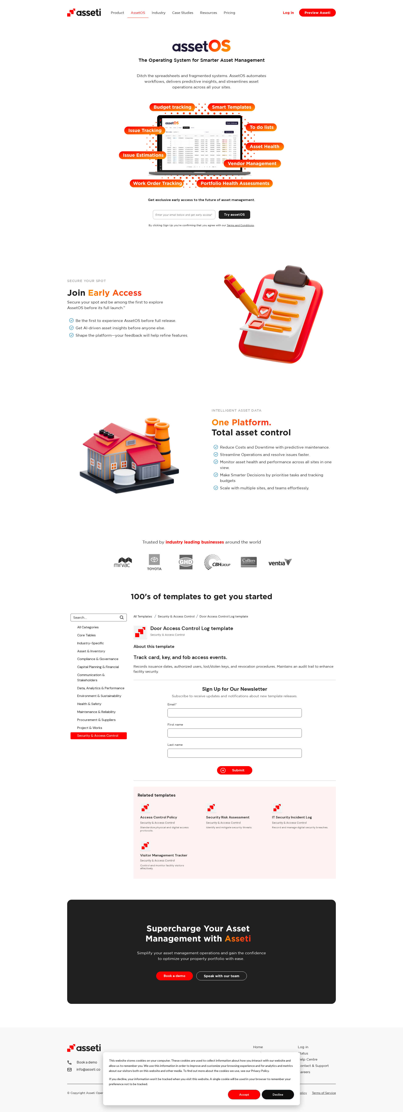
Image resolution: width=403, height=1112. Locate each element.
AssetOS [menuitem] (138, 12)
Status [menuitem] (303, 1053)
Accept (244, 1094)
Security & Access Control (176, 616)
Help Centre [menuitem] (307, 1059)
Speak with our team (221, 976)
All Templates (143, 616)
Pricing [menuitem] (229, 12)
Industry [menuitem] (158, 12)
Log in (288, 12)
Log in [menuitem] (303, 1047)
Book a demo (174, 976)
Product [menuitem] (117, 12)
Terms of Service (324, 1093)
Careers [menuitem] (304, 1072)
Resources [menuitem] (208, 12)
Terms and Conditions (240, 225)
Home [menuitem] (258, 1047)
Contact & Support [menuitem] (313, 1065)
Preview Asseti (317, 12)
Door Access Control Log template (224, 616)
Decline (278, 1094)
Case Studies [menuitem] (182, 12)
